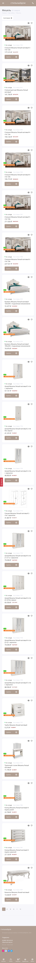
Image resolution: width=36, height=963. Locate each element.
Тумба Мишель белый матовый (16, 725)
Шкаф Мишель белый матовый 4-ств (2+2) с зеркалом (18, 641)
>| (20, 909)
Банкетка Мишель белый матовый (17, 892)
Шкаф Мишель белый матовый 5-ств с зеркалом (18, 684)
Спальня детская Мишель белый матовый (16, 91)
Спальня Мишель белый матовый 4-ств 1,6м (17, 133)
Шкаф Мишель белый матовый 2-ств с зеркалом (18, 472)
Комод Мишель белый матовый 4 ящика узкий (17, 809)
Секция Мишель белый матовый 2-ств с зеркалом (17, 514)
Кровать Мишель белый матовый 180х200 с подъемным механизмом (17, 345)
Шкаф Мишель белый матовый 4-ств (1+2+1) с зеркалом (18, 557)
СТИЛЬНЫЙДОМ (18, 3)
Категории (6, 18)
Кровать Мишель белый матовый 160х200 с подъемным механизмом (17, 303)
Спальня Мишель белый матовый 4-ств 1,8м (17, 176)
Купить (8, 57)
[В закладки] (32, 23)
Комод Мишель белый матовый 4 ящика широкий (17, 851)
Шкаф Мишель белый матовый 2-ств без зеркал (18, 430)
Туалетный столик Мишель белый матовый (17, 766)
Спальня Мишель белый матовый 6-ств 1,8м (17, 260)
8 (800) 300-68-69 (7, 940)
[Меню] (3, 3)
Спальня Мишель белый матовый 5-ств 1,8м (17, 218)
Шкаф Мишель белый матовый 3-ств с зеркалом (18, 387)
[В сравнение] (29, 23)
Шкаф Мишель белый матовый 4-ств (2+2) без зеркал (18, 599)
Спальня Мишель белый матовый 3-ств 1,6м (17, 49)
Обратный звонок (7, 942)
